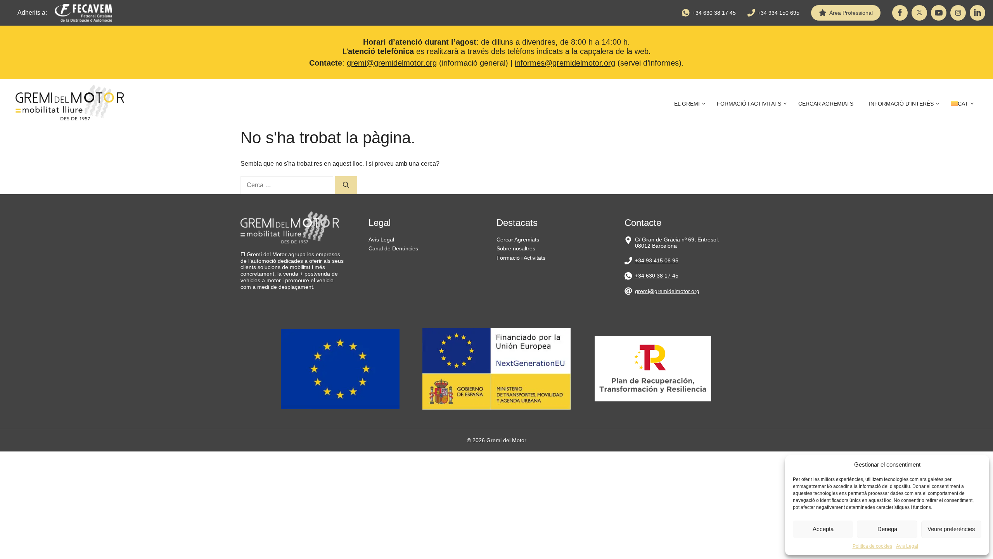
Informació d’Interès (901, 104)
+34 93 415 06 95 (656, 260)
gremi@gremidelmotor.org (392, 63)
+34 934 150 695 (778, 13)
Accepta (823, 529)
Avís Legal (907, 546)
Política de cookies (872, 546)
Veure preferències (951, 529)
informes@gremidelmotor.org (565, 63)
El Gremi (687, 104)
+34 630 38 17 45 (714, 13)
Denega (887, 529)
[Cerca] (346, 185)
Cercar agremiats (825, 104)
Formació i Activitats (749, 104)
